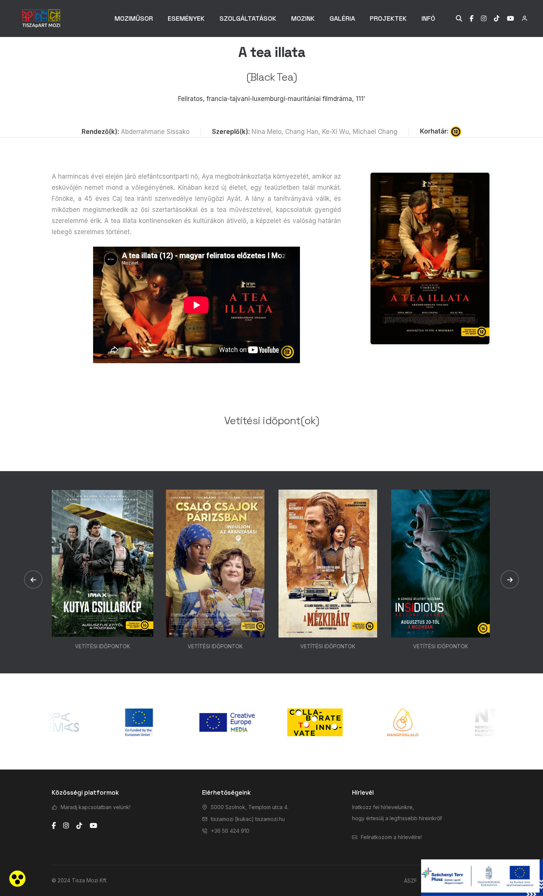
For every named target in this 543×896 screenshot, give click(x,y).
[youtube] (93, 825)
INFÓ (428, 18)
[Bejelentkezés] (520, 18)
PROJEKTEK (388, 18)
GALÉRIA (342, 18)
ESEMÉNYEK (186, 18)
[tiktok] (79, 825)
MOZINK (303, 18)
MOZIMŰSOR (134, 18)
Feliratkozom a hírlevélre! (391, 837)
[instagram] (66, 825)
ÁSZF (410, 881)
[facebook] (54, 825)
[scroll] (530, 448)
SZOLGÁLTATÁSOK (247, 18)
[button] (33, 579)
